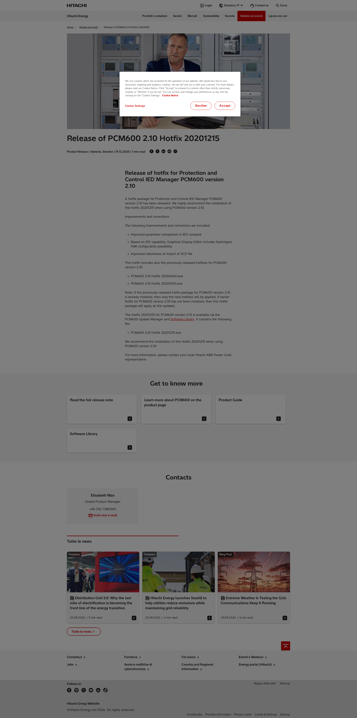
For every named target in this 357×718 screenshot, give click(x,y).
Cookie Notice (170, 95)
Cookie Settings (135, 105)
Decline (201, 105)
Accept (224, 105)
